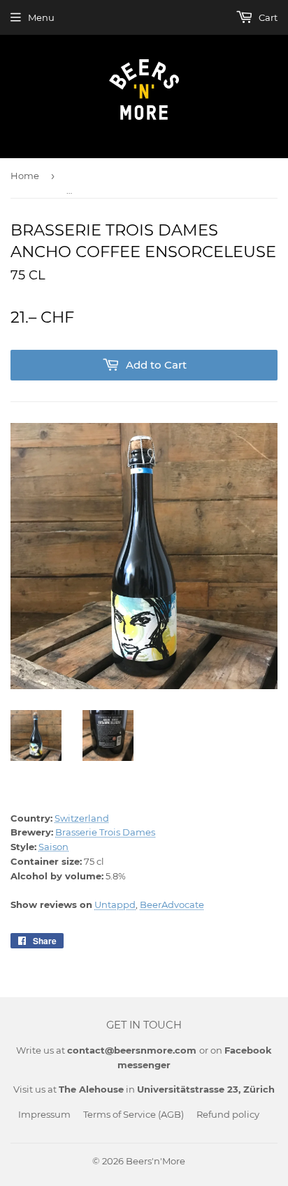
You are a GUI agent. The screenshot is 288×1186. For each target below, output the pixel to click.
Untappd (115, 904)
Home (24, 175)
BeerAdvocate (172, 904)
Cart (267, 17)
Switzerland (82, 818)
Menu (41, 17)
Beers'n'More (155, 1160)
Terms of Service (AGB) (133, 1114)
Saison (53, 846)
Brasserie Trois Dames (105, 832)
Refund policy (227, 1114)
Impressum (44, 1114)
